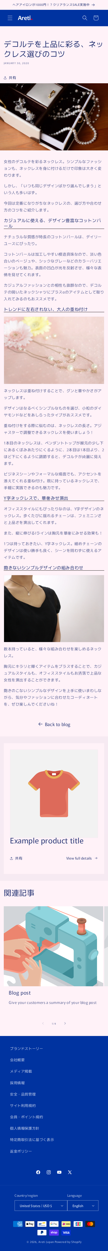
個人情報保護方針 (24, 1128)
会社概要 (17, 1059)
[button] (10, 17)
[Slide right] (65, 1023)
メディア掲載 (21, 1071)
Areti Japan (46, 1242)
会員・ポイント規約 (26, 1116)
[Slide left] (42, 1023)
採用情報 (17, 1082)
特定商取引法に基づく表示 (32, 1139)
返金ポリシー (21, 1151)
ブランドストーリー (26, 1048)
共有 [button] (12, 77)
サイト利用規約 (23, 1105)
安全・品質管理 (23, 1094)
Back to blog (58, 724)
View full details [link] (79, 858)
